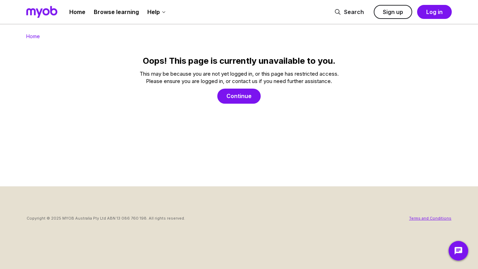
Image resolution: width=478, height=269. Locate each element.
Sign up (393, 11)
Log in (434, 11)
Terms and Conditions (430, 218)
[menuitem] (77, 12)
